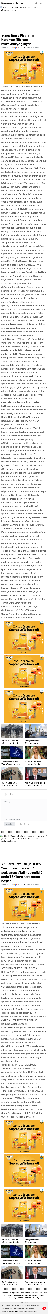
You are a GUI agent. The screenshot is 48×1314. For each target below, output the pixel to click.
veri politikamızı (18, 1311)
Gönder (9, 824)
